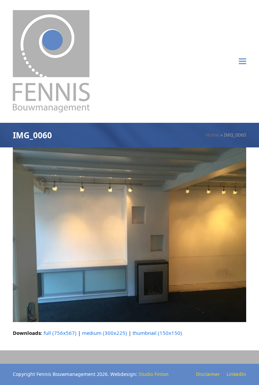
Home (212, 135)
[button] (242, 61)
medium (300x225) (104, 332)
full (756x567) (60, 332)
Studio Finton (154, 374)
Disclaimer (208, 374)
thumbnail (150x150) (157, 332)
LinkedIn (236, 374)
